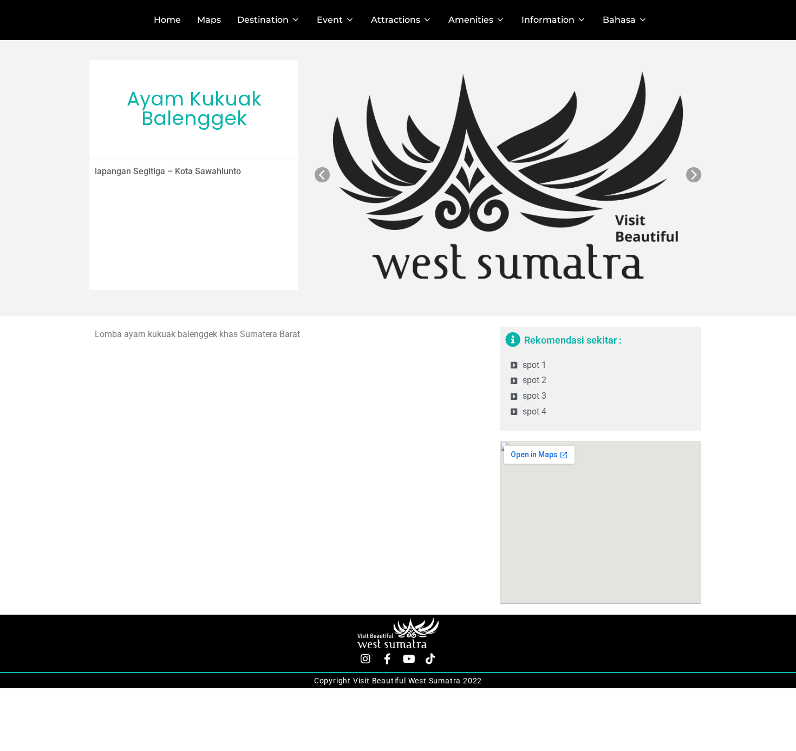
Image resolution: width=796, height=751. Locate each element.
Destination (263, 20)
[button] (322, 174)
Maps (209, 20)
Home (167, 20)
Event (330, 20)
